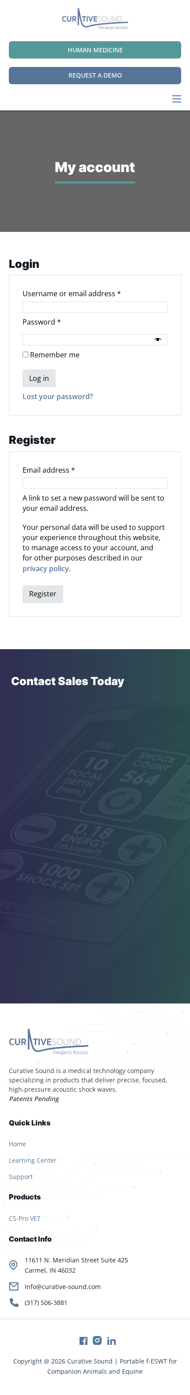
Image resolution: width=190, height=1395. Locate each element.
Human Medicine (95, 50)
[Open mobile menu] (176, 98)
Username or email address (87, 293)
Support (21, 1176)
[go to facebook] (80, 1342)
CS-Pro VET (25, 1218)
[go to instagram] (94, 1342)
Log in (39, 378)
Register (43, 594)
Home (17, 1144)
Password (57, 322)
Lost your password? (58, 396)
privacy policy (46, 568)
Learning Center (33, 1160)
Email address (64, 470)
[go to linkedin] (109, 1342)
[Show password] (158, 339)
